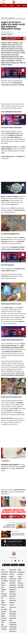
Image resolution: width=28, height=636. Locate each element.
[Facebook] (4, 560)
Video (2, 570)
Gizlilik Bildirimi (13, 624)
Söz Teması (12, 594)
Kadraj (11, 576)
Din (2, 598)
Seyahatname (13, 587)
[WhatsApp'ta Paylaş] (22, 32)
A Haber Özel (5, 574)
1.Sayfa (11, 605)
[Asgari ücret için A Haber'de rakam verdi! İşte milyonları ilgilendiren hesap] (13, 72)
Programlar (12, 570)
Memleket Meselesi (13, 585)
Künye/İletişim (13, 614)
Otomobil (4, 596)
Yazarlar (3, 605)
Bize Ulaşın (12, 611)
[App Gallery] (21, 545)
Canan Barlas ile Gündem (13, 581)
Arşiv (10, 620)
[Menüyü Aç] (25, 2)
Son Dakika (4, 581)
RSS (10, 609)
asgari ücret (10, 369)
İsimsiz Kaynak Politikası (13, 631)
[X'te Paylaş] (19, 32)
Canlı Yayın (4, 572)
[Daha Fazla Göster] (25, 32)
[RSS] (22, 560)
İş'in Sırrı (12, 598)
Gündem (12, 5)
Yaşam (18, 5)
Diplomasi (12, 591)
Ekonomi (3, 578)
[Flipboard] (19, 560)
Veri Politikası (13, 616)
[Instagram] (11, 560)
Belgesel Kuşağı (13, 589)
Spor (2, 587)
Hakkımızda (13, 627)
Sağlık (3, 602)
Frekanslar (12, 618)
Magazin (3, 589)
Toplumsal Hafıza (13, 578)
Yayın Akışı (12, 622)
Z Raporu (12, 602)
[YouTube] (15, 560)
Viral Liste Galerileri (9, 17)
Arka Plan (12, 583)
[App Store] (6, 545)
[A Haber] (13, 2)
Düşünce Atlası (13, 572)
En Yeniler (4, 5)
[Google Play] (14, 545)
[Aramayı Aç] (22, 2)
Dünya (23, 5)
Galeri (3, 607)
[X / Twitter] (8, 560)
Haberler (2, 17)
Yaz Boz (11, 574)
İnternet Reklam (13, 607)
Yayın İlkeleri (13, 629)
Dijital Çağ (12, 600)
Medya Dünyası (13, 596)
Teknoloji (4, 594)
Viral (2, 591)
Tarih (2, 600)
